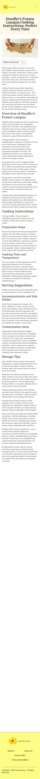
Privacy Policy (20, 755)
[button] (36, 6)
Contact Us (28, 751)
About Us (11, 751)
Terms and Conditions (20, 760)
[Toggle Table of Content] (22, 62)
